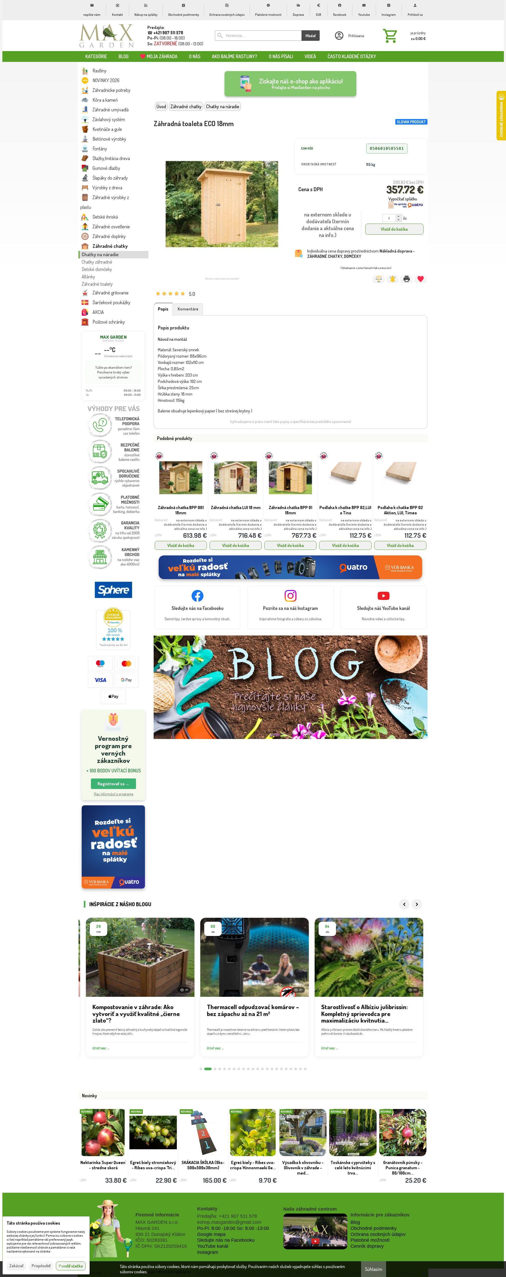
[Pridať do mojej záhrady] (420, 279)
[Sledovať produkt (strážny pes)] (392, 279)
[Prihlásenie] (349, 35)
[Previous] (404, 904)
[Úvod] (107, 35)
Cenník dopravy (367, 1246)
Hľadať (310, 35)
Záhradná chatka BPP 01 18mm (290, 510)
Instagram (207, 1252)
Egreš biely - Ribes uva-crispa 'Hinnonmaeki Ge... (253, 1165)
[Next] (417, 904)
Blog (355, 1222)
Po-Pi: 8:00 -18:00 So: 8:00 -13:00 (233, 1228)
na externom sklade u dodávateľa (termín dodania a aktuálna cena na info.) (185, 524)
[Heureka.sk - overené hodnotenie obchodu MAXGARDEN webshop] (113, 648)
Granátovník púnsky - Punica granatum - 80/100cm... (402, 1168)
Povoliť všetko (71, 1266)
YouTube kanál (212, 1246)
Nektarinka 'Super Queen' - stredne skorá (103, 1165)
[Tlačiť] (406, 279)
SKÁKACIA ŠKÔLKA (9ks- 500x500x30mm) (203, 1165)
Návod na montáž (172, 339)
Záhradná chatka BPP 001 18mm (181, 510)
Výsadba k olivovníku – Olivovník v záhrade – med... (303, 1168)
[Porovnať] (378, 279)
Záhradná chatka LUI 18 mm (236, 507)
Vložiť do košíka (394, 229)
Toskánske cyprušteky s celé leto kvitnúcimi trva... (352, 1168)
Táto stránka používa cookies (33, 1223)
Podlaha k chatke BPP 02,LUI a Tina (345, 510)
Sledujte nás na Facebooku (226, 1240)
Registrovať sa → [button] (113, 783)
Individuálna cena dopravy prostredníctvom (361, 253)
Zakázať (16, 1265)
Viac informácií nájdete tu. (169, 1271)
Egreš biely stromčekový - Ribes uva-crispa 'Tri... (153, 1165)
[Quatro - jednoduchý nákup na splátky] (113, 847)
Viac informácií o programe (113, 794)
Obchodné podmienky (374, 1228)
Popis (163, 309)
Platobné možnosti (370, 1240)
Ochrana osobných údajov (378, 1234)
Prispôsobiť (41, 1265)
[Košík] (403, 35)
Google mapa (211, 1234)
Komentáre (188, 309)
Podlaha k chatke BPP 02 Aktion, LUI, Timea (400, 510)
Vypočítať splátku (402, 198)
